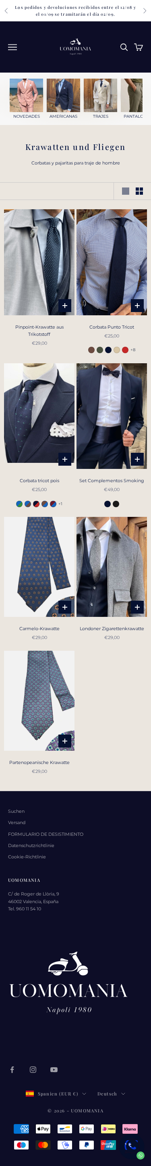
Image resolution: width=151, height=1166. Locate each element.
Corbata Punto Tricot (111, 327)
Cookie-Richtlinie (27, 857)
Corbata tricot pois (39, 480)
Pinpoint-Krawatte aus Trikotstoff (39, 330)
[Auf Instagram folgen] (33, 1070)
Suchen (16, 811)
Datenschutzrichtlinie (31, 845)
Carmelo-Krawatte (39, 628)
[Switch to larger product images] (125, 191)
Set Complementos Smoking (111, 480)
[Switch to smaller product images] (139, 191)
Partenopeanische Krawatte (39, 762)
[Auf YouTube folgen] (54, 1070)
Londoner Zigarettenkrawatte (112, 628)
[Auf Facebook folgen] (12, 1070)
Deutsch (107, 1094)
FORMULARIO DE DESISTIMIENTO (45, 834)
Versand (16, 822)
